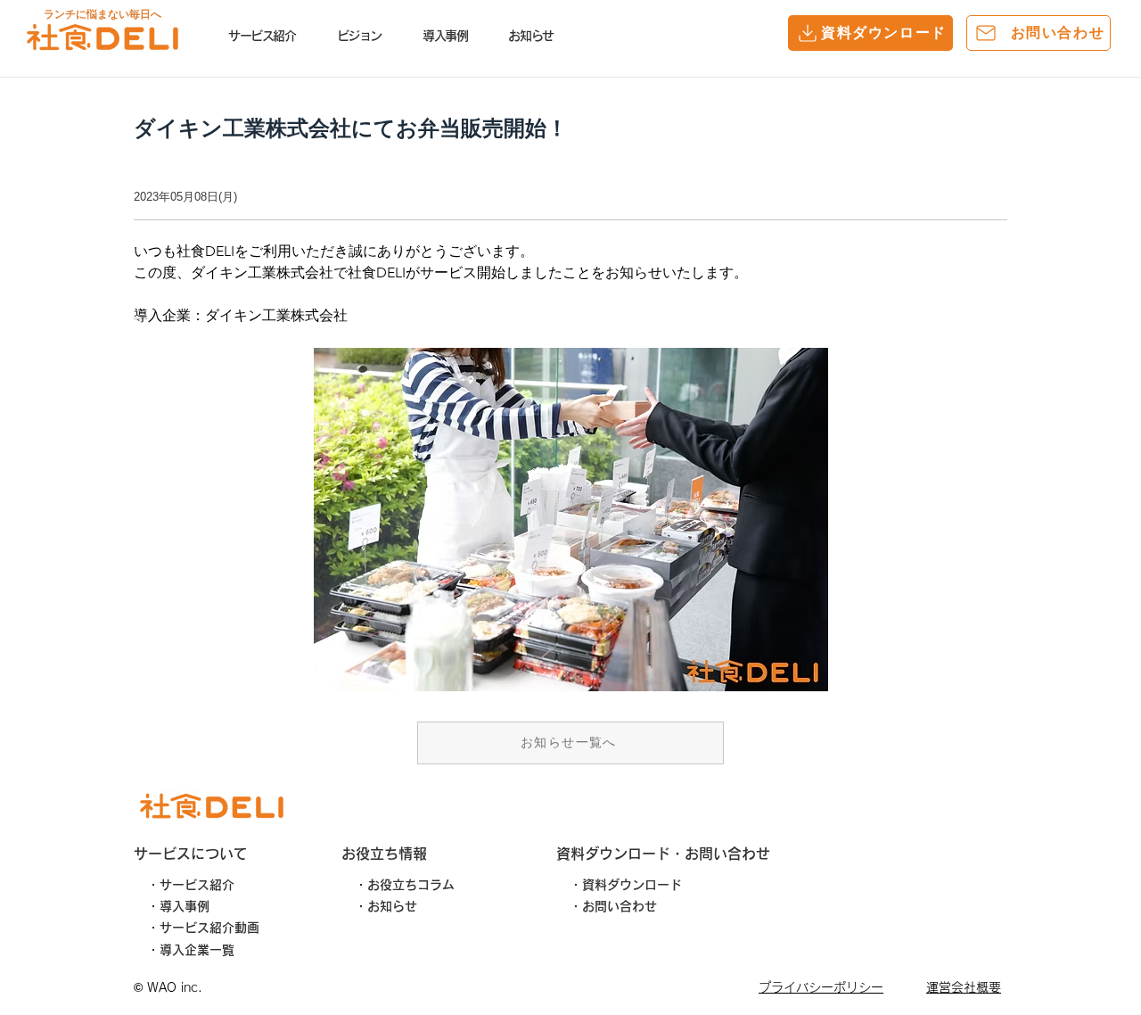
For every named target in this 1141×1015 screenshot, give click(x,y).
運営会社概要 (963, 987)
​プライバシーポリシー (821, 987)
